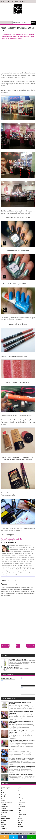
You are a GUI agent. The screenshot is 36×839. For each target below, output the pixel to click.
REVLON (13, 543)
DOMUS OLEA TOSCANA (7, 810)
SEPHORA (20, 826)
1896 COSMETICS (5, 787)
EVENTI (8, 543)
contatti (2, 1)
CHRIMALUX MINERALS (6, 803)
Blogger (32, 833)
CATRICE (3, 799)
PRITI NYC (20, 822)
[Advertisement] (18, 17)
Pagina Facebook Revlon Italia (11, 539)
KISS (19, 789)
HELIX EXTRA (4, 828)
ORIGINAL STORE (22, 814)
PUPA (19, 824)
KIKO (19, 787)
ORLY (19, 816)
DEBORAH (3, 808)
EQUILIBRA (3, 816)
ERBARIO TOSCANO (5, 818)
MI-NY (19, 801)
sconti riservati (14, 1)
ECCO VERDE (4, 812)
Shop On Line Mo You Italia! (11, 667)
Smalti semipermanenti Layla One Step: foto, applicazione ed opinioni (21, 741)
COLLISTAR (3, 804)
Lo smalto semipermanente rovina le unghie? (22, 766)
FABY (2, 822)
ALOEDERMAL (4, 789)
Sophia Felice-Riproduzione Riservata (11, 833)
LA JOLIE (20, 793)
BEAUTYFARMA (4, 795)
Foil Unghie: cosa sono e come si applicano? (21, 758)
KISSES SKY (21, 791)
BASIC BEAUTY (4, 793)
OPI (19, 812)
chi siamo (7, 1)
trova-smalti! (22, 1)
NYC (19, 808)
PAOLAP (20, 818)
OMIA (19, 810)
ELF (1, 814)
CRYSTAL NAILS (4, 806)
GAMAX (3, 826)
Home (18, 646)
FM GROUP (3, 824)
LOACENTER (21, 799)
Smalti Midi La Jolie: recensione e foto (20, 750)
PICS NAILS (21, 820)
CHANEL (3, 801)
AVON (2, 791)
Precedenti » (30, 646)
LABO (19, 795)
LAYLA (19, 797)
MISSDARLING (21, 803)
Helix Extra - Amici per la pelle (17, 659)
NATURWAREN (21, 806)
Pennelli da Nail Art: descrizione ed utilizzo (21, 774)
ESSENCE (3, 820)
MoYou (20, 804)
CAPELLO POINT (4, 797)
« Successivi (5, 646)
